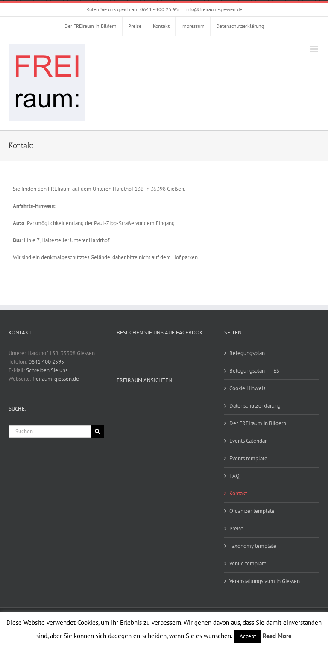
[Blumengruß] (131, 401)
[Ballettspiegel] (193, 401)
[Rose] (193, 423)
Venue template (247, 563)
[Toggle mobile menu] (314, 48)
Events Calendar (247, 440)
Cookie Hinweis (247, 388)
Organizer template (252, 511)
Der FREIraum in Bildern (257, 423)
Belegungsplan (247, 353)
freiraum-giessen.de (55, 378)
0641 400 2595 (46, 361)
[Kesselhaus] (193, 412)
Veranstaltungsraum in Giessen (264, 581)
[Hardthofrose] (162, 435)
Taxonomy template (252, 546)
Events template (248, 458)
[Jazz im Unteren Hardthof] (131, 423)
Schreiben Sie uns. (47, 370)
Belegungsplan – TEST (255, 370)
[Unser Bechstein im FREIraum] (162, 401)
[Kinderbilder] (131, 435)
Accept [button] (248, 636)
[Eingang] (193, 435)
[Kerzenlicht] (131, 412)
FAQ (234, 475)
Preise (236, 528)
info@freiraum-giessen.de (213, 9)
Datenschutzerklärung (255, 405)
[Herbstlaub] (162, 423)
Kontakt (238, 493)
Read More (277, 636)
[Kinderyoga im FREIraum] (162, 412)
